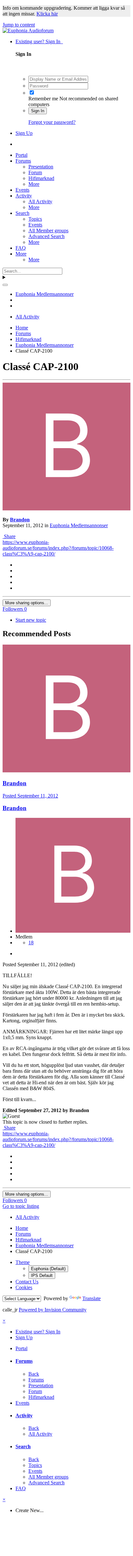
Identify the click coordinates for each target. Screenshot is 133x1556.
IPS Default (42, 1275)
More (33, 184)
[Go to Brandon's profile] (66, 508)
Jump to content (19, 24)
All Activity (40, 201)
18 (31, 942)
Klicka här (47, 13)
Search (22, 213)
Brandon (20, 519)
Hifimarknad (41, 178)
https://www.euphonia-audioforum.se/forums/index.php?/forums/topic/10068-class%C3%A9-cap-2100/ (58, 548)
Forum (35, 172)
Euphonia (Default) (48, 1268)
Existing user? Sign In (39, 41)
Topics (35, 219)
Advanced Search (46, 236)
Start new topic (30, 620)
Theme (22, 1262)
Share (9, 536)
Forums (23, 161)
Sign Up (24, 133)
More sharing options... (26, 602)
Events (22, 190)
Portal (21, 155)
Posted (30, 795)
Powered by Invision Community (53, 1309)
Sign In (37, 110)
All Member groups (48, 230)
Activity (23, 195)
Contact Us (26, 1281)
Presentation (40, 166)
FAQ (20, 248)
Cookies (23, 1287)
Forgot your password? (52, 122)
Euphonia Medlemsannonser (79, 525)
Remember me (43, 98)
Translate (91, 1298)
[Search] (5, 285)
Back (33, 1374)
